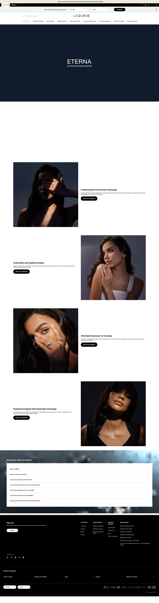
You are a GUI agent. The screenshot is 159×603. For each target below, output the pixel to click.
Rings (66, 577)
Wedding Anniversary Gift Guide (129, 540)
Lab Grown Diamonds (89, 21)
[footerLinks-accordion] (18, 577)
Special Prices (26, 21)
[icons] (7, 558)
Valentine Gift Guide (126, 529)
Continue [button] (119, 9)
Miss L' (83, 532)
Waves (83, 534)
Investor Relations (98, 526)
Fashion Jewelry (62, 21)
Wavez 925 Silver (75, 21)
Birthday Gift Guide (125, 537)
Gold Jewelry (50, 21)
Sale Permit (111, 527)
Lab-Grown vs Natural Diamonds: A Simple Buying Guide (135, 544)
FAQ (109, 533)
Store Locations (112, 536)
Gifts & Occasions (119, 21)
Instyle (83, 529)
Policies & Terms (98, 529)
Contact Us (111, 530)
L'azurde (83, 526)
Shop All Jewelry (132, 21)
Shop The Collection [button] (89, 198)
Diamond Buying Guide (127, 526)
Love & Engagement (105, 21)
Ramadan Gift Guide (126, 532)
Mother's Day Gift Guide (127, 534)
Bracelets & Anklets (131, 577)
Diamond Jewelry (38, 21)
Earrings (98, 577)
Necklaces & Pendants (40, 577)
